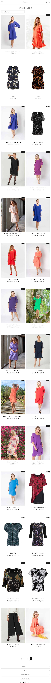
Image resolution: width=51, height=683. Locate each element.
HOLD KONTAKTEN (25, 678)
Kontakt (25, 666)
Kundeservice (25, 674)
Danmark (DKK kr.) (25, 682)
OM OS (25, 670)
